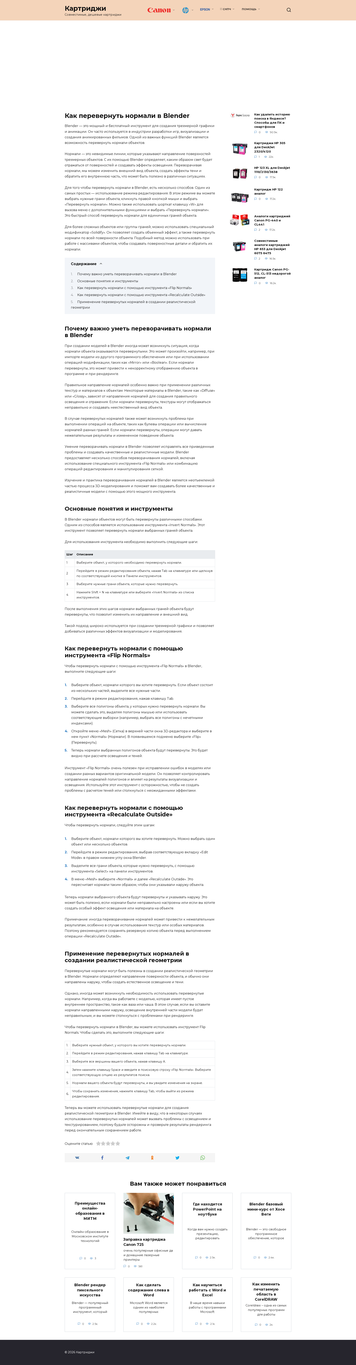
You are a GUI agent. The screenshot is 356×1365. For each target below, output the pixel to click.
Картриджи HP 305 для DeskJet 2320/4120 (269, 147)
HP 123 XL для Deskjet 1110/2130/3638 (272, 170)
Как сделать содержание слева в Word (148, 1290)
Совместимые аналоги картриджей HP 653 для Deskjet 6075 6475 (272, 247)
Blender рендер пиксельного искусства (90, 1290)
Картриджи (85, 8)
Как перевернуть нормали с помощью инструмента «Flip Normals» (134, 288)
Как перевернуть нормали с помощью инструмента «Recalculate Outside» (141, 295)
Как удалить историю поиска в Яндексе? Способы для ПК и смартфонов (272, 121)
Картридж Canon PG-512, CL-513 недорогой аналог (272, 274)
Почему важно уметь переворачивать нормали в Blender (127, 274)
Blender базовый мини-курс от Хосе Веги (266, 1209)
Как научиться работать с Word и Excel (207, 1290)
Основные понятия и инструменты (107, 281)
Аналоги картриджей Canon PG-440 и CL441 (272, 220)
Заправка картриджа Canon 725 (144, 1242)
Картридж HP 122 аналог (268, 191)
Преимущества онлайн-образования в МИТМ (90, 1211)
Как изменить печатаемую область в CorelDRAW (266, 1292)
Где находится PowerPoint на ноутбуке (207, 1209)
